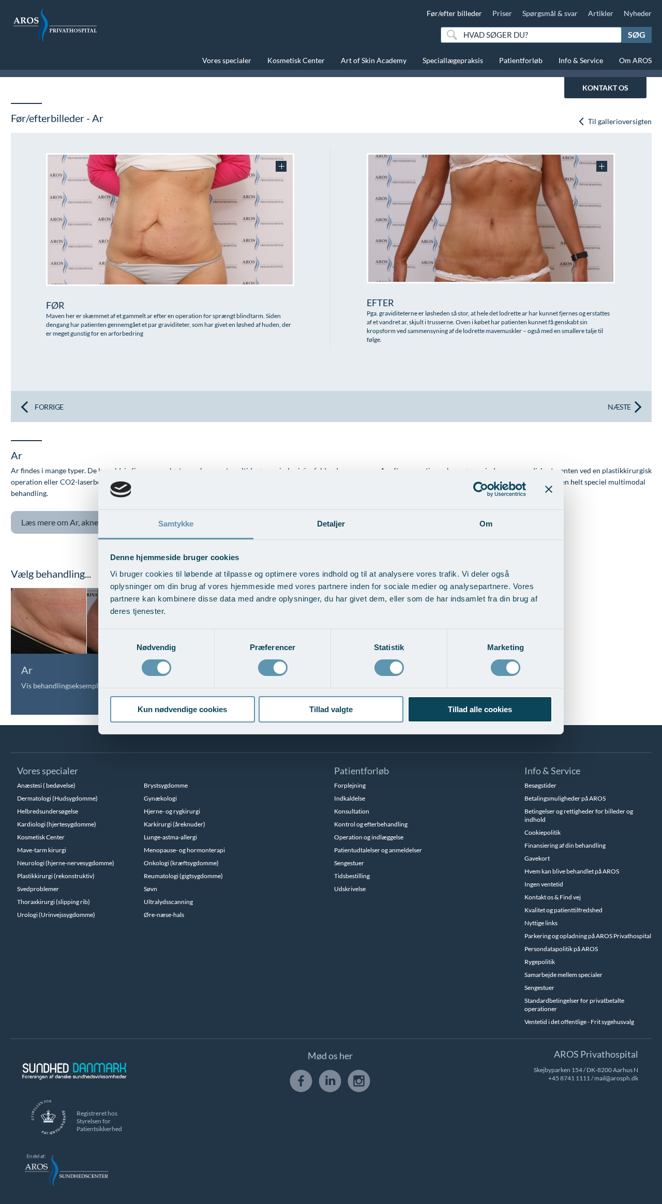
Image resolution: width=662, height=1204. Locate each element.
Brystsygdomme (166, 785)
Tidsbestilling (352, 876)
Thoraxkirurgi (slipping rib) (53, 902)
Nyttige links (541, 923)
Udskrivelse (350, 889)
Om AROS (635, 60)
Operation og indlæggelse (368, 837)
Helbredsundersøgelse (47, 811)
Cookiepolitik (542, 832)
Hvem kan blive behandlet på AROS (571, 871)
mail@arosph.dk (616, 1078)
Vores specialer (226, 60)
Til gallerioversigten (619, 121)
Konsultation (351, 811)
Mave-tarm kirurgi (41, 850)
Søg (636, 34)
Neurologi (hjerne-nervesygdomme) (65, 863)
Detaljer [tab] (331, 523)
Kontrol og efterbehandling (371, 824)
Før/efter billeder (454, 13)
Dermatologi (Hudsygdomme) (57, 798)
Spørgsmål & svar (550, 13)
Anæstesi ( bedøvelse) (46, 785)
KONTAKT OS (605, 87)
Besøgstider (540, 785)
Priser (502, 13)
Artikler (600, 13)
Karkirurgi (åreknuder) (174, 824)
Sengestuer (349, 863)
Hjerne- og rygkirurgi (172, 811)
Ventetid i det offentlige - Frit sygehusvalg (579, 1022)
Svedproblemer (38, 889)
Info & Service (581, 60)
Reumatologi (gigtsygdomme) (183, 876)
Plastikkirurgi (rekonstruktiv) (56, 876)
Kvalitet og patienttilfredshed (563, 910)
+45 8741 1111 (569, 1078)
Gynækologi (160, 798)
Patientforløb (521, 60)
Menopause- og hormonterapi (184, 850)
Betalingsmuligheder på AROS (565, 798)
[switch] (273, 666)
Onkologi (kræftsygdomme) (181, 863)
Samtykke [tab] (176, 523)
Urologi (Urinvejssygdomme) (56, 915)
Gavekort (537, 858)
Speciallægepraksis (453, 60)
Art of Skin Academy (374, 60)
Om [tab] (485, 523)
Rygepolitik (539, 962)
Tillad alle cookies (480, 709)
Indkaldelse (349, 798)
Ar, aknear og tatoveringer (91, 522)
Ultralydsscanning (168, 902)
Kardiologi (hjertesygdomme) (56, 824)
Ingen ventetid (543, 884)
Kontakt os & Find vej (552, 897)
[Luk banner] (548, 489)
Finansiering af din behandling (565, 845)
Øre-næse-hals (164, 915)
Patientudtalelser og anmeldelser (378, 850)
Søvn (150, 889)
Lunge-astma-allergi (170, 837)
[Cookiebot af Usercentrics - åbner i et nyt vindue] (480, 489)
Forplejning (350, 785)
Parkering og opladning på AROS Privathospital (587, 936)
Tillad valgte (331, 709)
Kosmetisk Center (296, 60)
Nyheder (638, 13)
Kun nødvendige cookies (182, 709)
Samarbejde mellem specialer (563, 975)
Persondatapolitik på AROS (561, 949)
